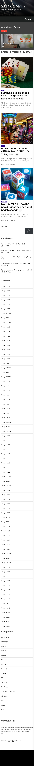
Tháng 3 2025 (5, 354)
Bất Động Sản (5, 637)
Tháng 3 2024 (5, 408)
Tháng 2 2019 (5, 608)
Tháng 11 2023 (5, 427)
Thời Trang (4, 687)
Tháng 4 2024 (5, 404)
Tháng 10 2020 (6, 563)
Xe (2, 700)
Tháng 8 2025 (5, 331)
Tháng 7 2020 (5, 576)
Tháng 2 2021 (5, 544)
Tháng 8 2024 (5, 386)
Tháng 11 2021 (5, 522)
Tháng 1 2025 (5, 363)
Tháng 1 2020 (5, 603)
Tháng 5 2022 (5, 495)
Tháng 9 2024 (5, 381)
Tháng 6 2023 (5, 449)
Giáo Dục (4, 660)
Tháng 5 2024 (5, 399)
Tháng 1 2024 (5, 417)
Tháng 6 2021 (5, 535)
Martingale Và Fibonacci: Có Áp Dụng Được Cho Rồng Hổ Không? (15, 95)
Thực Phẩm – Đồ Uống (8, 691)
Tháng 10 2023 (6, 431)
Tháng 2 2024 (5, 413)
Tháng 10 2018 (5, 617)
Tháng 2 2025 (5, 359)
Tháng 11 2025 (5, 318)
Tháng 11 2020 (5, 558)
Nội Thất (4, 664)
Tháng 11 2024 (5, 372)
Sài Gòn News (13, 6)
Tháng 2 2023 (5, 467)
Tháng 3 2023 (5, 463)
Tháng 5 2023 (5, 454)
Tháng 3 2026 (5, 300)
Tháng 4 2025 (5, 349)
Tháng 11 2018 (5, 612)
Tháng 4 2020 (5, 590)
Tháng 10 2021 (5, 526)
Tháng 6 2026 (5, 286)
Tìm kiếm (4, 226)
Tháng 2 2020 (5, 599)
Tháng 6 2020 (5, 581)
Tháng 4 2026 (5, 295)
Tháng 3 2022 (5, 504)
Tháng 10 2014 (5, 626)
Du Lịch (3, 651)
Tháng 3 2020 (5, 594)
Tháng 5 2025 (5, 345)
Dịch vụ (3, 646)
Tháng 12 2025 (6, 313)
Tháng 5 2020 (5, 585)
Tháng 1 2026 (5, 309)
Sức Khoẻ (4, 678)
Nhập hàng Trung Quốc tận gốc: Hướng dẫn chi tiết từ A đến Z (16, 251)
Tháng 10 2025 (6, 322)
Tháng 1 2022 (5, 513)
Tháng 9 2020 (5, 567)
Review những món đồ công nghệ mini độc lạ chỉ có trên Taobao (16, 271)
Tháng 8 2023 (5, 440)
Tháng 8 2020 (5, 572)
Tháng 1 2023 (5, 472)
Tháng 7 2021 (5, 531)
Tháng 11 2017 (5, 621)
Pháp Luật (4, 669)
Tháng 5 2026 (5, 291)
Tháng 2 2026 (5, 304)
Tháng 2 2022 (5, 508)
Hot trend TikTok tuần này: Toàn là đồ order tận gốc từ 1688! (16, 245)
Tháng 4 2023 (5, 458)
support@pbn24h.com (14, 741)
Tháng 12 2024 (6, 368)
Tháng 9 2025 (5, 327)
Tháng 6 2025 (5, 340)
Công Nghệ (4, 201)
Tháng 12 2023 (6, 422)
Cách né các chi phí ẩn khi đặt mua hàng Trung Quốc (16, 258)
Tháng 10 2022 (6, 485)
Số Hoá (3, 673)
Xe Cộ (3, 705)
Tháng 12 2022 (6, 476)
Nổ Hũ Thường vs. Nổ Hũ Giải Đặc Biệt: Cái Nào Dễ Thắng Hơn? (15, 151)
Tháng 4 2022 (5, 499)
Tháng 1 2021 (5, 549)
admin (2, 109)
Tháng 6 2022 (5, 490)
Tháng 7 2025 (5, 336)
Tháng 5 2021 (5, 540)
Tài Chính (4, 682)
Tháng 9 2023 (5, 436)
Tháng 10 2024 (6, 377)
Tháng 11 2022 (5, 481)
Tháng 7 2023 (5, 445)
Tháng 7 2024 (5, 390)
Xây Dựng (4, 696)
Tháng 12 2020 (6, 553)
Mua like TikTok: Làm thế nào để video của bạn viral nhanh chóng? (16, 207)
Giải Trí (3, 90)
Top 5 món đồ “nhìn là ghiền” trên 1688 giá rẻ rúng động (15, 264)
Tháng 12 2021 (5, 517)
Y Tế (2, 709)
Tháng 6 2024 (5, 395)
